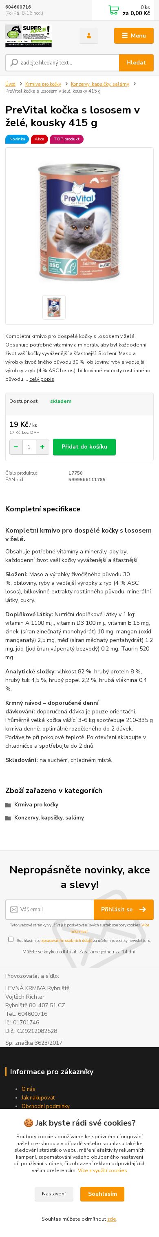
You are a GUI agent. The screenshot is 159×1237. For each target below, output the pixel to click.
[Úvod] (36, 35)
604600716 (18, 7)
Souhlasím (102, 1194)
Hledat (136, 63)
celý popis (41, 379)
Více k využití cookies (102, 1170)
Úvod (10, 84)
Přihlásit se (117, 909)
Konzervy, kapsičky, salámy (100, 84)
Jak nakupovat (38, 1098)
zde (111, 1219)
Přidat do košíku (84, 447)
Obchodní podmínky (46, 1106)
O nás (28, 1089)
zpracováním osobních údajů (66, 940)
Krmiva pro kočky (43, 84)
